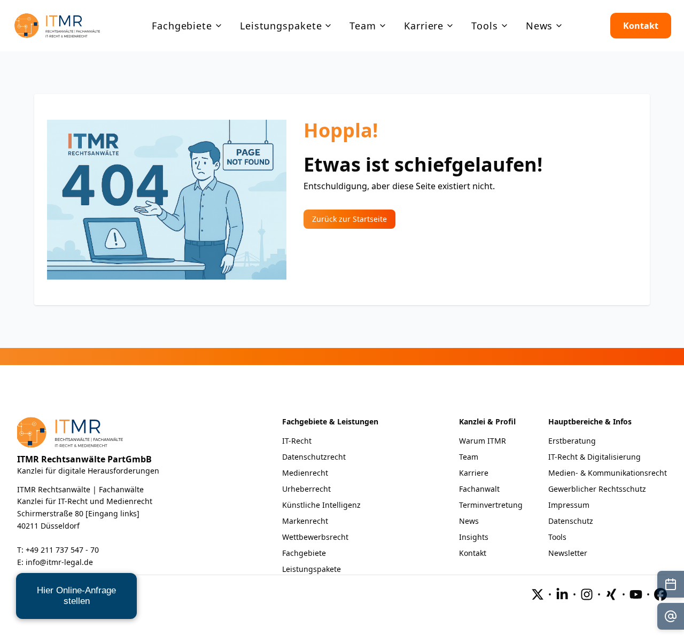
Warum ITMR (482, 441)
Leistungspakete (311, 569)
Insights (473, 537)
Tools (557, 537)
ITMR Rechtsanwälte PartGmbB (84, 459)
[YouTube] (635, 594)
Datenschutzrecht (314, 457)
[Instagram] (586, 594)
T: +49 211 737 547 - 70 (58, 550)
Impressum (568, 505)
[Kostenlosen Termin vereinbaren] (670, 584)
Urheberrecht (306, 489)
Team (468, 457)
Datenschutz (570, 521)
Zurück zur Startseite (349, 219)
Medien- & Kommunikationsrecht (607, 473)
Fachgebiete (304, 553)
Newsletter (567, 553)
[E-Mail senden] (670, 616)
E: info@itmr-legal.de (55, 562)
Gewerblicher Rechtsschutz (597, 489)
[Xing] (611, 594)
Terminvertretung (491, 505)
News (469, 521)
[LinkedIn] (562, 594)
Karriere (473, 473)
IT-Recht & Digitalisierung (594, 457)
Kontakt (640, 26)
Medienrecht (305, 473)
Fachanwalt (479, 489)
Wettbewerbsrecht (315, 537)
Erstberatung (572, 441)
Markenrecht (305, 521)
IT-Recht (297, 441)
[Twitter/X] (537, 594)
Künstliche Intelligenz (321, 505)
